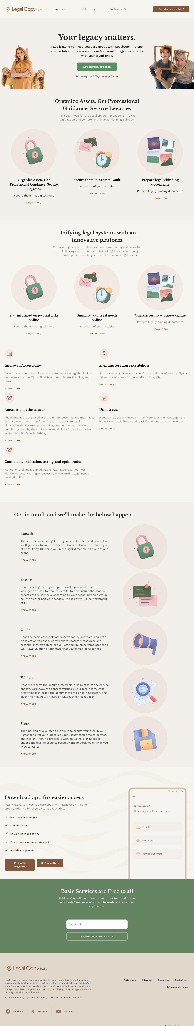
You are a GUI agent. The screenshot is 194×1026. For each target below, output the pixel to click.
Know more (33, 202)
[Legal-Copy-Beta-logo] (25, 5)
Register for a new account (97, 936)
